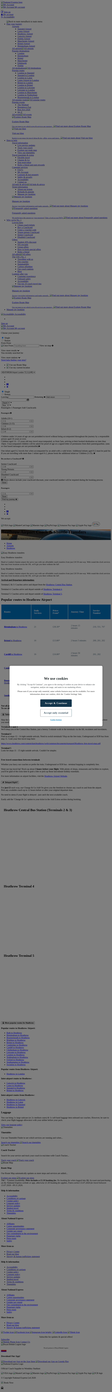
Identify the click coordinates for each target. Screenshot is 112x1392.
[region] (56, 696)
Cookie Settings (56, 719)
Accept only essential (56, 712)
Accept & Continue (56, 703)
